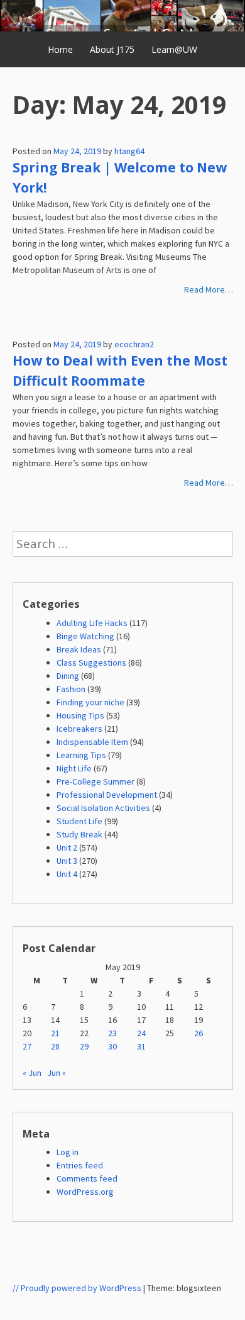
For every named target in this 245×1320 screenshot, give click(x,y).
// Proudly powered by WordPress (77, 1288)
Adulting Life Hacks (92, 623)
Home (60, 49)
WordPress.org (85, 1191)
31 (141, 1046)
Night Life (74, 768)
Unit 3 (67, 860)
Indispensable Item (92, 741)
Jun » (56, 1072)
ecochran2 (134, 344)
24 (141, 1033)
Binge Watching (85, 636)
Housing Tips (80, 715)
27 (27, 1046)
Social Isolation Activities (103, 808)
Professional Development (107, 794)
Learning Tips (81, 755)
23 (112, 1033)
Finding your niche (90, 702)
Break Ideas (79, 649)
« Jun (32, 1072)
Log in (68, 1152)
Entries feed (80, 1165)
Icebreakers (79, 728)
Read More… (208, 289)
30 (112, 1046)
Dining (68, 675)
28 (55, 1046)
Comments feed (87, 1178)
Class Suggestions (91, 662)
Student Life (79, 821)
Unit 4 (67, 874)
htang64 (129, 151)
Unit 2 (67, 847)
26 (198, 1033)
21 (55, 1033)
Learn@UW (174, 49)
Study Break (79, 834)
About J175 (112, 49)
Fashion (71, 689)
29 (84, 1046)
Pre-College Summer (95, 781)
